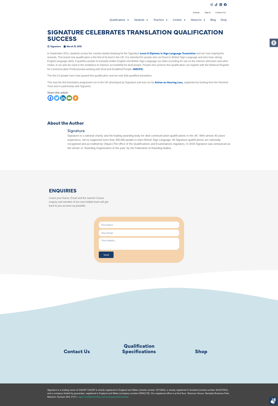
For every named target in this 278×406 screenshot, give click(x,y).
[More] (75, 98)
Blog (213, 20)
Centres (177, 20)
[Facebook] (50, 98)
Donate (196, 12)
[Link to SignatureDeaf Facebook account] (225, 4)
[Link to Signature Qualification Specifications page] (139, 328)
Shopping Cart (188, 12)
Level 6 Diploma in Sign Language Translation (168, 53)
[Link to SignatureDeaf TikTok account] (216, 4)
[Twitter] (57, 98)
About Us (196, 20)
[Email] (69, 98)
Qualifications (117, 20)
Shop (224, 20)
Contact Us (220, 12)
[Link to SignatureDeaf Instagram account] (211, 4)
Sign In (207, 12)
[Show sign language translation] (273, 401)
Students (139, 20)
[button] (274, 43)
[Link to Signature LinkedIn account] (220, 4)
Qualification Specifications (139, 348)
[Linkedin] (63, 98)
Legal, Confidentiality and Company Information (103, 396)
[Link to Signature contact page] (77, 328)
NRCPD (138, 69)
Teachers (158, 20)
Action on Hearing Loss (169, 82)
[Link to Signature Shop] (201, 328)
